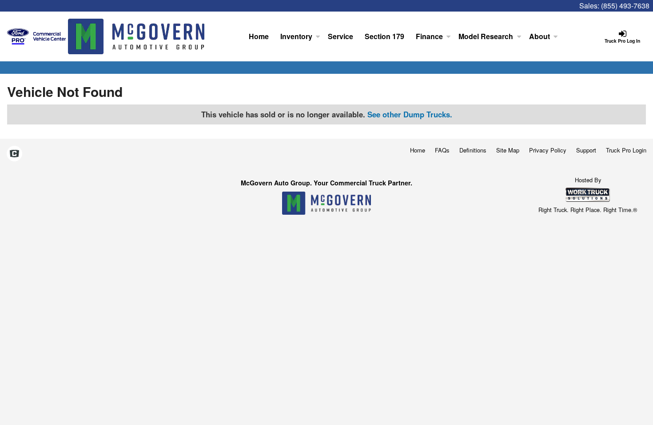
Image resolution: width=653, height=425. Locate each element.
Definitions (472, 150)
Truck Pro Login (626, 150)
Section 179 (384, 36)
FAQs (442, 150)
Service (340, 36)
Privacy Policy (547, 150)
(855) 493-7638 (625, 5)
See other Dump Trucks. (409, 114)
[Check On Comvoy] (14, 153)
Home (259, 36)
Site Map (507, 150)
